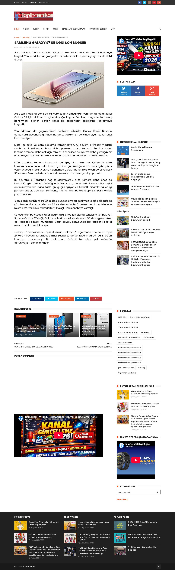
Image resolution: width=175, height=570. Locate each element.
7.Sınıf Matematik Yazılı (128, 327)
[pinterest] (154, 2)
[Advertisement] (111, 15)
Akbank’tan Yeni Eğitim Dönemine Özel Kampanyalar (144, 392)
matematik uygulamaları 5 (129, 347)
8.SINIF (55, 29)
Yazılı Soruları (149, 337)
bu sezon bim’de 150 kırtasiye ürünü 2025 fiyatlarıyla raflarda (145, 232)
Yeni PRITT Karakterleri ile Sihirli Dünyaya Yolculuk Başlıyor (145, 405)
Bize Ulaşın (145, 332)
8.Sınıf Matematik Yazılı (128, 332)
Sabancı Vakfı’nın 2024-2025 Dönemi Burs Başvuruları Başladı (144, 536)
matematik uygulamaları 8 (129, 363)
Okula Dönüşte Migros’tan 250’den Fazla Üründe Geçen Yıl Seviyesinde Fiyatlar (145, 201)
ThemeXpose (29, 566)
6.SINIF (36, 29)
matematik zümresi (98, 29)
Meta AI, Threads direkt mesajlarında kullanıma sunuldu (93, 329)
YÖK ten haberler (125, 342)
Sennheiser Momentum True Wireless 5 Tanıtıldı (30, 330)
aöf (113, 29)
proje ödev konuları (126, 368)
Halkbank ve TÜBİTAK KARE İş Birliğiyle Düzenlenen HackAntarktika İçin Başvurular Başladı (145, 260)
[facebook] (140, 2)
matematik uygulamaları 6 (129, 352)
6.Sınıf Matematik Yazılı (128, 322)
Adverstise (44, 3)
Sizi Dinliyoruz (123, 211)
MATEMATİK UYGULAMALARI (73, 29)
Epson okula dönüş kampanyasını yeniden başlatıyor (142, 177)
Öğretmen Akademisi (127, 373)
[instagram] (149, 2)
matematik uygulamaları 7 (129, 358)
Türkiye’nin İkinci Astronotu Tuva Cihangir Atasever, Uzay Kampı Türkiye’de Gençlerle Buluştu (145, 164)
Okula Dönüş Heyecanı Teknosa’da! (142, 148)
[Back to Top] (159, 567)
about (25, 3)
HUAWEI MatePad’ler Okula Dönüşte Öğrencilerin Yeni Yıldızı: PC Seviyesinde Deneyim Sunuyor (144, 246)
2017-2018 (122, 317)
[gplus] (159, 2)
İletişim (33, 3)
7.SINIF (46, 29)
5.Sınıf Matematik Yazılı (140, 317)
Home (16, 29)
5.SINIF (26, 29)
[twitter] (144, 2)
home (16, 3)
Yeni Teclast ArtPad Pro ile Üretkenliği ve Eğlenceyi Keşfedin (62, 329)
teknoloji (26, 37)
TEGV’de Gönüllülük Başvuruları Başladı (141, 218)
